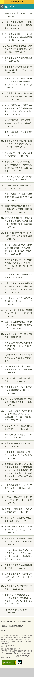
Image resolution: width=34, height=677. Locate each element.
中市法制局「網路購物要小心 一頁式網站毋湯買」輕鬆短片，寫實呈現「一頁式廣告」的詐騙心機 (16, 599)
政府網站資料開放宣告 (8, 621)
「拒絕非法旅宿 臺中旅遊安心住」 (16, 186)
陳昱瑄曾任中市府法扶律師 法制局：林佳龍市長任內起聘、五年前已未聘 (17, 49)
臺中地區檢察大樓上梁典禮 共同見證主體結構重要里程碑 (16, 197)
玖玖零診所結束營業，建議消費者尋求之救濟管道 (16, 301)
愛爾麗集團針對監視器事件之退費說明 (16, 276)
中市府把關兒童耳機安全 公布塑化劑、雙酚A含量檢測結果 (16, 236)
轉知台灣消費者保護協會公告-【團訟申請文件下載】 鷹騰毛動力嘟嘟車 (16, 209)
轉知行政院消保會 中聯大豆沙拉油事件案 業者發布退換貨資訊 (16, 123)
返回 (2, 6)
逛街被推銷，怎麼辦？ (16, 611)
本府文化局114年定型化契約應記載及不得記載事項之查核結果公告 (16, 325)
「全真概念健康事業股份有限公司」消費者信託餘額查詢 (16, 455)
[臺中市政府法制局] (17, 2)
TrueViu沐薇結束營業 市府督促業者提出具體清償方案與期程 (16, 369)
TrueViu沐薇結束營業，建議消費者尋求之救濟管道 (16, 313)
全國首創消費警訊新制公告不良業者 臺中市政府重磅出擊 (16, 541)
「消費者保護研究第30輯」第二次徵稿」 (16, 379)
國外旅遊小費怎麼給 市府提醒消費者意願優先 (16, 510)
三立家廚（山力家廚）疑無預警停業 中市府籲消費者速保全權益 (17, 96)
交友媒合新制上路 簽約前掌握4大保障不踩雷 (16, 178)
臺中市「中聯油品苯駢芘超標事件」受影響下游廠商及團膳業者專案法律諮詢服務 (17, 83)
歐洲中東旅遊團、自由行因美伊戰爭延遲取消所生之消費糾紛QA (16, 390)
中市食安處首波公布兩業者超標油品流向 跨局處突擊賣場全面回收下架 (16, 144)
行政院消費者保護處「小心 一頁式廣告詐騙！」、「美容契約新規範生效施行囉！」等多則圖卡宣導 (16, 554)
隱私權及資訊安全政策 (16, 626)
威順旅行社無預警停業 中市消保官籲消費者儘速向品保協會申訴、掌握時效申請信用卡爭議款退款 (16, 249)
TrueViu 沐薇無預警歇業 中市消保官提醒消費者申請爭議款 (16, 402)
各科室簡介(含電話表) (24, 621)
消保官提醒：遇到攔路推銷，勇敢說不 (16, 587)
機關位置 (4, 626)
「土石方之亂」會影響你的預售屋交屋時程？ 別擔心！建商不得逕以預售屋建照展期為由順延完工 (16, 287)
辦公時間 (4, 630)
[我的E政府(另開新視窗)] (20, 662)
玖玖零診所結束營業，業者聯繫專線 (16, 335)
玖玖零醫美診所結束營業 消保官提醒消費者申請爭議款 (16, 346)
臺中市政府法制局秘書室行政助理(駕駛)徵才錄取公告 (17, 70)
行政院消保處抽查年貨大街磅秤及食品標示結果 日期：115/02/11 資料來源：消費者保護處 (16, 415)
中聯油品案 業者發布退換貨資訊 (16, 133)
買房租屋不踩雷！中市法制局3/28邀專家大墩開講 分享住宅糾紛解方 (16, 358)
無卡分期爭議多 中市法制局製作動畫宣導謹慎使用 (16, 529)
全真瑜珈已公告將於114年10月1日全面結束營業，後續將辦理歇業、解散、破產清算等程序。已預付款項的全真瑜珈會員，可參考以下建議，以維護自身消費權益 (16, 471)
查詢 (32, 2)
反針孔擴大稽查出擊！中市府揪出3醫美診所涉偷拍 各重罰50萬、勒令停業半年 (16, 264)
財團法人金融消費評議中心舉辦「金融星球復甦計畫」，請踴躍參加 (17, 25)
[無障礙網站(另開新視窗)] (9, 662)
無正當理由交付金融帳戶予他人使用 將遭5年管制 (16, 519)
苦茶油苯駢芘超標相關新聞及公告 (17, 59)
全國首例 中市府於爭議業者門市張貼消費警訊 (16, 427)
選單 (2, 2)
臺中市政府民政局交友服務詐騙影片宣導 (16, 566)
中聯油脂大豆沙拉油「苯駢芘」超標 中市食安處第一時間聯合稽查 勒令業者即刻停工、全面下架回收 (16, 166)
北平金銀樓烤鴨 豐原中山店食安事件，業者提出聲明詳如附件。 (16, 488)
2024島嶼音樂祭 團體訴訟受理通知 (16, 436)
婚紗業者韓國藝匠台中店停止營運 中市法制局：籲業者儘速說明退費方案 (17, 37)
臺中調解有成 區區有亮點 (17, 14)
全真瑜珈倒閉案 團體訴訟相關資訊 (16, 444)
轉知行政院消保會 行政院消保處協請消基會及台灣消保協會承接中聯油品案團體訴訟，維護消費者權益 (17, 109)
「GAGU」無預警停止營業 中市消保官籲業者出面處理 (16, 500)
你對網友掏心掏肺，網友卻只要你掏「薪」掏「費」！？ (16, 577)
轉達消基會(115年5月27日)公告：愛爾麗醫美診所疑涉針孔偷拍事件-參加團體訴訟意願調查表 (16, 222)
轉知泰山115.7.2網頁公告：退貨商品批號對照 (16, 154)
